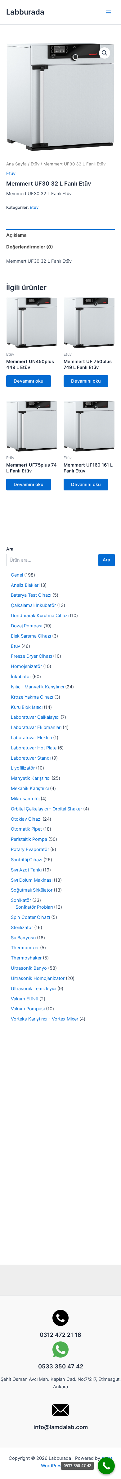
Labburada (25, 11)
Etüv (35, 163)
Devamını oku (28, 381)
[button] (104, 53)
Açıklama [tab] (16, 235)
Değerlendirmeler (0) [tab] (29, 247)
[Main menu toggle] (108, 12)
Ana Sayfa (16, 163)
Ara (9, 548)
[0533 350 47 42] (106, 1465)
